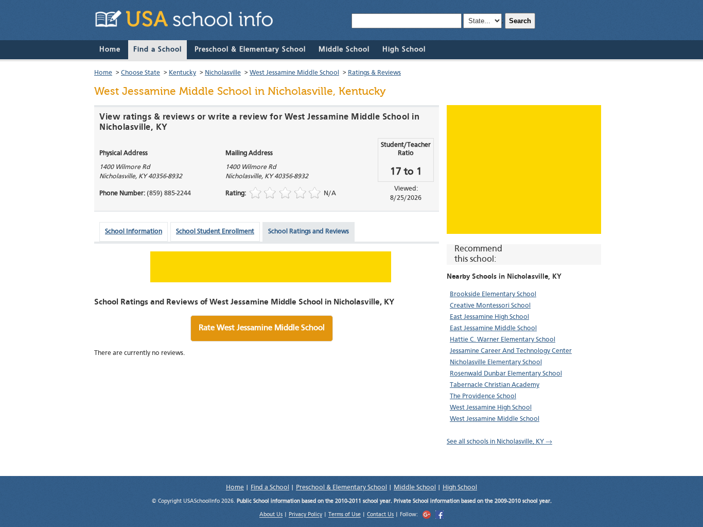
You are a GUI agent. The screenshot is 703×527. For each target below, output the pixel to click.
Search (520, 21)
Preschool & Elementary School (250, 49)
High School (404, 49)
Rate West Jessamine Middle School (262, 328)
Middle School (344, 49)
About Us (271, 515)
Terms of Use (344, 515)
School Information (133, 231)
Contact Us (380, 515)
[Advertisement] (524, 169)
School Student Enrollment (215, 231)
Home (109, 49)
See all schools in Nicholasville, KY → (499, 441)
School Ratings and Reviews (308, 231)
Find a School (157, 49)
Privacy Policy (305, 515)
